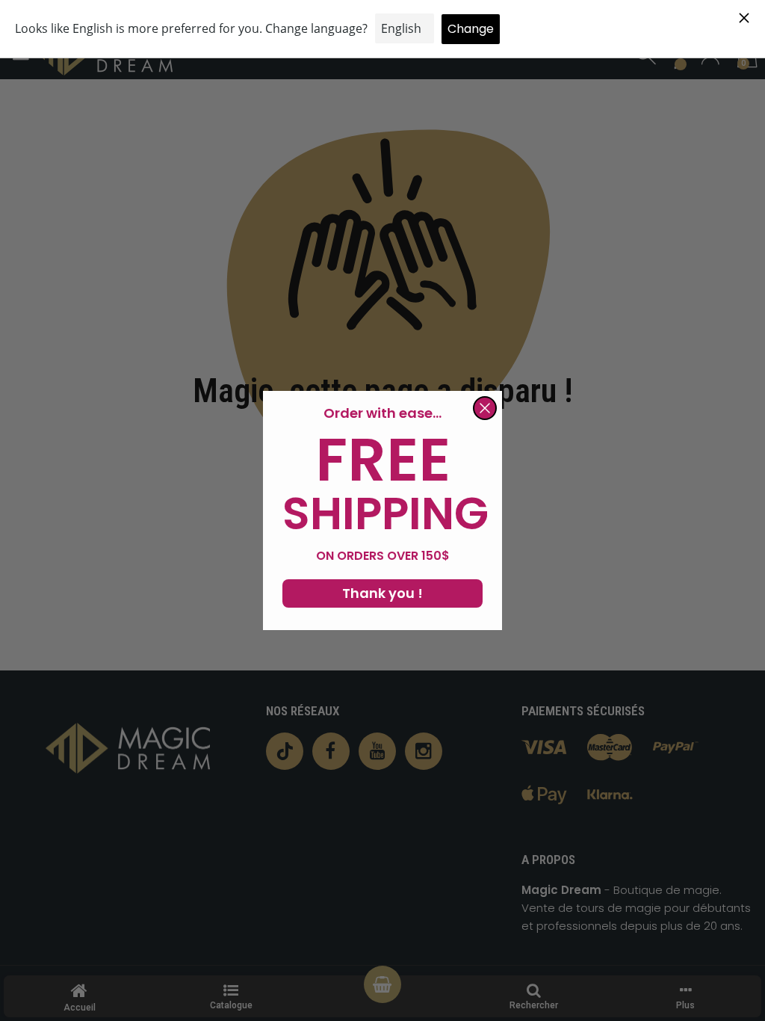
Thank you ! (382, 593)
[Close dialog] (485, 408)
